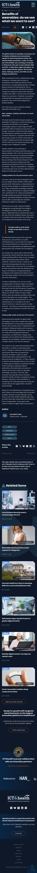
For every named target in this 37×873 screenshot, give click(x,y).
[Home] (2, 10)
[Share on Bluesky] (30, 27)
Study (9, 438)
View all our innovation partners (18, 766)
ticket (21, 469)
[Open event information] (32, 868)
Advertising (18, 847)
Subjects (18, 850)
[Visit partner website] (6, 779)
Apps (9, 427)
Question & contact (18, 844)
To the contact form (18, 730)
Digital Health (9, 434)
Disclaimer (18, 856)
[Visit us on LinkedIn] (22, 808)
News (5, 10)
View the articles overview (14, 702)
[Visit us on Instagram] (26, 808)
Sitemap (18, 859)
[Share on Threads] (23, 27)
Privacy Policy (18, 853)
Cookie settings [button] (18, 862)
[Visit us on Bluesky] (15, 808)
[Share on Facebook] (33, 27)
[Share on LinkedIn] (31, 446)
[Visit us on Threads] (11, 808)
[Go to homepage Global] (11, 5)
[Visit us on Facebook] (18, 808)
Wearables (9, 431)
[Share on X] (26, 27)
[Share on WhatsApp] (34, 446)
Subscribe (18, 833)
